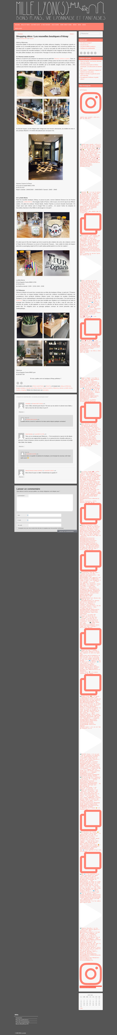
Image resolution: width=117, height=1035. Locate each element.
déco (35, 388)
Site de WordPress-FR (22, 1024)
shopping (23, 390)
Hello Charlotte (29, 434)
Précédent (19, 34)
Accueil (17, 24)
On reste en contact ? (86, 43)
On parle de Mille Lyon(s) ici (87, 46)
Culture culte (35, 24)
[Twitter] (95, 18)
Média (75, 24)
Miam (79, 24)
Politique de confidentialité (87, 48)
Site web (20, 525)
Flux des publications (22, 1019)
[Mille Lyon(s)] (61, 19)
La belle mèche (68, 388)
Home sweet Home (66, 24)
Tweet (21, 383)
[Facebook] (92, 18)
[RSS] (90, 18)
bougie (18, 388)
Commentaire (21, 495)
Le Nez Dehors (45, 24)
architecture (67, 386)
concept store (30, 388)
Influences (56, 388)
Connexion (19, 1017)
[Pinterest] (100, 18)
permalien (45, 390)
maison (18, 390)
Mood (84, 24)
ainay (62, 386)
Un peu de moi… (84, 44)
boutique (23, 388)
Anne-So (31, 38)
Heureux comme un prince (62, 58)
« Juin (81, 1008)
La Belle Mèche (27, 202)
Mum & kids (18, 28)
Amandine (27, 403)
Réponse (21, 412)
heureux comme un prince (45, 388)
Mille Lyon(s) (22, 1033)
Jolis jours (55, 24)
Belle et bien (25, 24)
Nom (23, 515)
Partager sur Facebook (18, 383)
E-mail (23, 520)
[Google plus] (91, 53)
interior (61, 388)
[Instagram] (98, 18)
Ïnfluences (19, 300)
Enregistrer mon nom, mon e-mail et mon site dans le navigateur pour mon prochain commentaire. (41, 528)
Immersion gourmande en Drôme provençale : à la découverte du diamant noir (91, 66)
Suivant (72, 34)
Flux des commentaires (22, 1022)
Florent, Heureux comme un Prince (33, 470)
